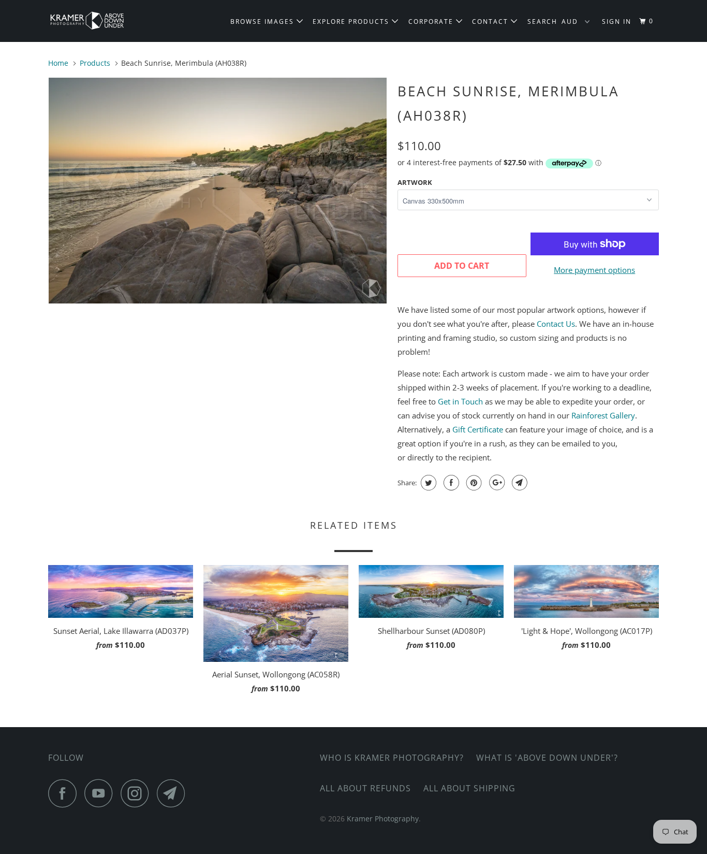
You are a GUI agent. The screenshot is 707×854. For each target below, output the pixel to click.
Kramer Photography (383, 818)
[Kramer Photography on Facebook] (65, 793)
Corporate (432, 21)
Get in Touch (460, 401)
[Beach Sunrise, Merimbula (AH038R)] (217, 190)
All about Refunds (365, 788)
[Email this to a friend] (518, 482)
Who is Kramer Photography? (392, 757)
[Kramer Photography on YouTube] (101, 793)
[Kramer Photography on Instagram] (138, 793)
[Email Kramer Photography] (174, 793)
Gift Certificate (477, 429)
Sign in (616, 21)
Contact (491, 21)
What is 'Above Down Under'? (547, 757)
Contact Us (556, 324)
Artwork (414, 182)
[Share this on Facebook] (450, 482)
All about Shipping (469, 788)
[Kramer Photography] (101, 21)
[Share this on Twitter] (427, 482)
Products (95, 63)
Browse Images (263, 21)
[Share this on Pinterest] (473, 482)
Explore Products (352, 21)
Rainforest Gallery (603, 415)
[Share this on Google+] (496, 482)
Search (542, 21)
